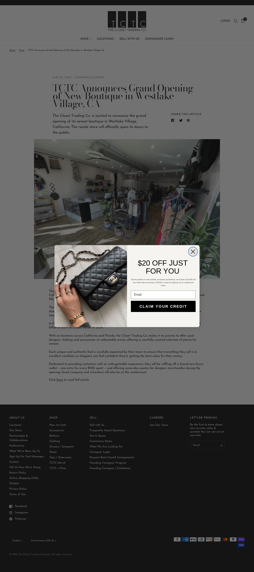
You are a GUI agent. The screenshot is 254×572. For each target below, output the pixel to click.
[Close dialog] (193, 251)
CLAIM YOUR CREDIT (163, 306)
